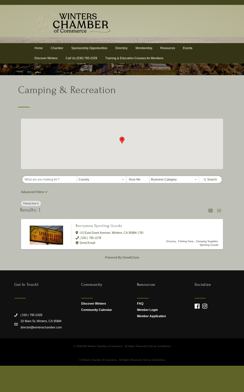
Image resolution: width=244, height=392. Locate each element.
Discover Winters (46, 58)
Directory (121, 48)
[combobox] (102, 179)
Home (39, 48)
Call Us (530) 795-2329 (81, 58)
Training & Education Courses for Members (134, 58)
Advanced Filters (32, 192)
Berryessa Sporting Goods (99, 226)
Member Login (147, 310)
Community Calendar (96, 310)
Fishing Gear (30, 203)
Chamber (57, 48)
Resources (167, 48)
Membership (144, 48)
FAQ (140, 303)
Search (212, 179)
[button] (122, 140)
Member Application (151, 316)
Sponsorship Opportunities (89, 48)
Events (187, 48)
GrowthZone (130, 257)
